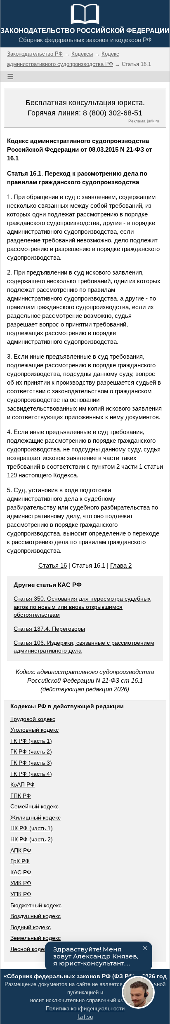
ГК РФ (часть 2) (31, 751)
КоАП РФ (22, 784)
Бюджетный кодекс (35, 905)
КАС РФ (20, 872)
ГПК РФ (20, 795)
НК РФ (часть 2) (31, 839)
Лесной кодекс (30, 949)
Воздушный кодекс (35, 916)
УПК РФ (20, 894)
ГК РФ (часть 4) (31, 773)
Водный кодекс (30, 927)
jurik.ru (153, 121)
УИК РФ (20, 883)
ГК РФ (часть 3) (31, 762)
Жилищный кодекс (35, 817)
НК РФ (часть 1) (31, 828)
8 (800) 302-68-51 (112, 113)
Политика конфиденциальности (85, 1008)
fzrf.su (85, 1017)
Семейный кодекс (34, 806)
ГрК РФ (20, 861)
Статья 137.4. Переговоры (49, 628)
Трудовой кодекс (32, 719)
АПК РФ (20, 850)
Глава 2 (121, 565)
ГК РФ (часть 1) (31, 740)
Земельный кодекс (35, 938)
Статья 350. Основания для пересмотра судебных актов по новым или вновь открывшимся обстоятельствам (82, 606)
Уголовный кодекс (34, 729)
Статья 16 (52, 565)
